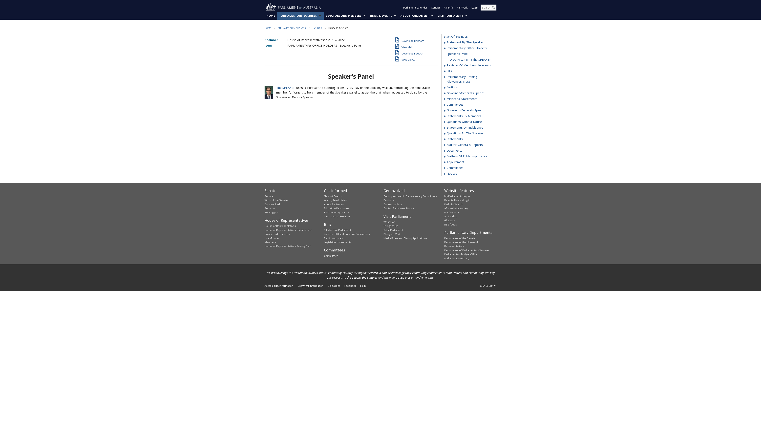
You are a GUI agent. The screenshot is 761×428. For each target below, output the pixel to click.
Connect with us (392, 204)
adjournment (455, 162)
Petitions (388, 200)
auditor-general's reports (465, 145)
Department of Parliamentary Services (466, 250)
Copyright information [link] (310, 286)
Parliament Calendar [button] (415, 7)
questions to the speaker (465, 133)
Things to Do (390, 226)
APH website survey (456, 208)
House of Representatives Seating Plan (288, 246)
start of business (456, 36)
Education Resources (336, 208)
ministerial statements (462, 99)
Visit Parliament (450, 15)
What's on (389, 222)
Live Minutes (272, 238)
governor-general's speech (466, 93)
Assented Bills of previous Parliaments (347, 234)
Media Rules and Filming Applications (405, 238)
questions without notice (464, 122)
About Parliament (415, 15)
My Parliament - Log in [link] (457, 196)
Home (271, 15)
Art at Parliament (393, 230)
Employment (451, 212)
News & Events (381, 15)
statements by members (464, 116)
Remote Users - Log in (457, 200)
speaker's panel (457, 54)
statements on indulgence (465, 127)
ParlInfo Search (453, 204)
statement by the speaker (465, 42)
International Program (337, 216)
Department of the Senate (459, 238)
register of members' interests (469, 65)
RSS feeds (450, 224)
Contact (435, 7)
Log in (474, 7)
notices (452, 173)
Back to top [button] (486, 285)
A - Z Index (450, 216)
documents (454, 150)
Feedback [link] (350, 286)
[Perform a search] (493, 8)
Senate (269, 196)
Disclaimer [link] (334, 286)
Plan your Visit (391, 234)
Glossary (449, 220)
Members (270, 242)
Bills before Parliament (337, 230)
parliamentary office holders (467, 48)
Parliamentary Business (298, 15)
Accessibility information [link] (279, 286)
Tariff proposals (333, 238)
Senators (270, 208)
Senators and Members (343, 15)
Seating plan (272, 212)
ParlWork (462, 7)
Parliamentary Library (336, 212)
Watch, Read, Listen (335, 200)
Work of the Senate (276, 200)
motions (452, 87)
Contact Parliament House (398, 208)
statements (455, 139)
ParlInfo (448, 7)
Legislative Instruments (337, 242)
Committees (331, 256)
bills (449, 71)
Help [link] (363, 286)
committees (455, 104)
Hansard (317, 28)
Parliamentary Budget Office (460, 254)
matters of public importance (467, 156)
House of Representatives (280, 226)
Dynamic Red (272, 204)
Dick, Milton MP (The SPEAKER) (471, 59)
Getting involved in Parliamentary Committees (410, 196)
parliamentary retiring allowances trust (462, 79)
